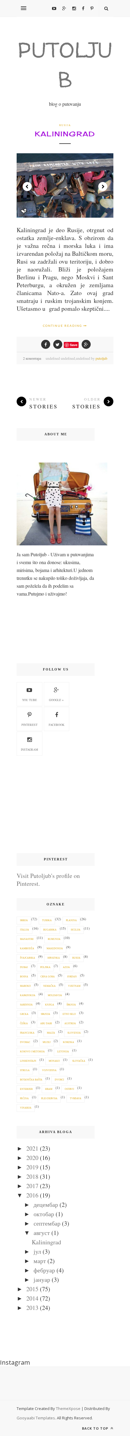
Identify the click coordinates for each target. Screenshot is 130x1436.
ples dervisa (49, 1098)
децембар (46, 1204)
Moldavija (55, 995)
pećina (24, 1098)
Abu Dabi (46, 1023)
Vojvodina (49, 1070)
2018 (32, 1176)
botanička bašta (31, 1079)
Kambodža (27, 948)
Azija (66, 967)
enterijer (26, 1089)
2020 (32, 1158)
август (42, 1233)
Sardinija (26, 1004)
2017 (32, 1186)
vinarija (25, 1107)
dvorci (59, 1079)
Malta (51, 1033)
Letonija (63, 1051)
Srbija (24, 920)
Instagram (29, 749)
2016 (32, 1195)
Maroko (25, 986)
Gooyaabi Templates (36, 1418)
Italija (24, 929)
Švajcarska (27, 958)
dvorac (25, 1042)
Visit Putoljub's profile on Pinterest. (48, 880)
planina (71, 920)
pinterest (29, 725)
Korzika (68, 1042)
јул (37, 1251)
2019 (32, 1167)
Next (102, 186)
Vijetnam (74, 986)
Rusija (65, 125)
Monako (54, 1061)
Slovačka (78, 1061)
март (40, 1261)
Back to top (95, 1428)
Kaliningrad (65, 134)
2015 (32, 1289)
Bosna (24, 976)
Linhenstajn (28, 1061)
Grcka (24, 1014)
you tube (29, 700)
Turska (47, 920)
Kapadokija (27, 995)
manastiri (27, 939)
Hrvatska (53, 958)
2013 (32, 1308)
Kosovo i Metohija (32, 1051)
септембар (47, 1223)
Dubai (24, 967)
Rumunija (54, 939)
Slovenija (74, 1033)
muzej (46, 1042)
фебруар (44, 1270)
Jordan (72, 976)
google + (56, 700)
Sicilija (75, 929)
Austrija (70, 1023)
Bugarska (50, 929)
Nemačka (49, 986)
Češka (24, 1023)
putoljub (101, 358)
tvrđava (75, 1098)
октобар (44, 1214)
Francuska (27, 1033)
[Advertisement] (56, 805)
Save (73, 345)
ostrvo (69, 1089)
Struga (25, 1070)
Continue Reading (63, 325)
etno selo (69, 1014)
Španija (71, 1004)
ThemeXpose (68, 1408)
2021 (32, 1148)
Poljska (45, 967)
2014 (32, 1298)
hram (48, 1089)
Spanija (45, 1014)
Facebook (56, 725)
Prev (27, 186)
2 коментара (32, 358)
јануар (42, 1279)
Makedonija (55, 948)
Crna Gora (48, 976)
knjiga (49, 1004)
